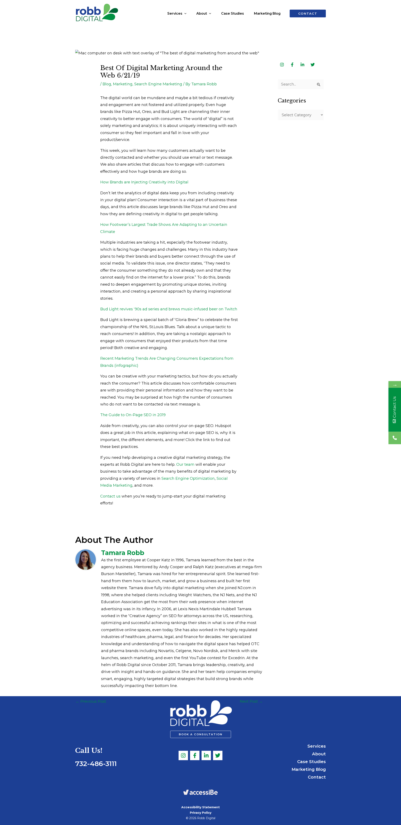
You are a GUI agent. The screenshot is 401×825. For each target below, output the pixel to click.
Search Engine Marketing (158, 84)
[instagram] (282, 64)
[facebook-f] (292, 64)
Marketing (122, 84)
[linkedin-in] (302, 64)
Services (316, 746)
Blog (107, 84)
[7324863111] (394, 438)
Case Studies (311, 761)
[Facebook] (194, 755)
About (319, 753)
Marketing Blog (309, 769)
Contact (317, 777)
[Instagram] (183, 755)
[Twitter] (217, 755)
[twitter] (312, 64)
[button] (184, 13)
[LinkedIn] (206, 755)
